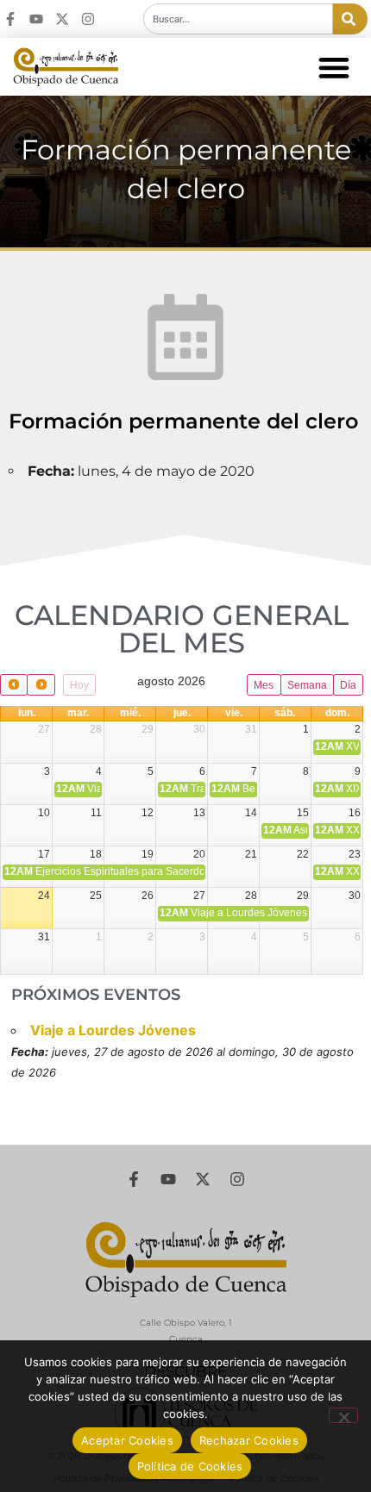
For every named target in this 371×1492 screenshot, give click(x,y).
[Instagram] (88, 19)
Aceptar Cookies (127, 1440)
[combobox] (238, 18)
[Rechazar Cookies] (343, 1415)
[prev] (14, 685)
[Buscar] (350, 18)
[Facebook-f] (10, 19)
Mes (264, 685)
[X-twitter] (62, 19)
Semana (307, 685)
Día (348, 685)
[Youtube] (36, 19)
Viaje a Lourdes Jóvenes (113, 1030)
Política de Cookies (190, 1466)
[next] (40, 685)
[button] (333, 66)
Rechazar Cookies (249, 1440)
